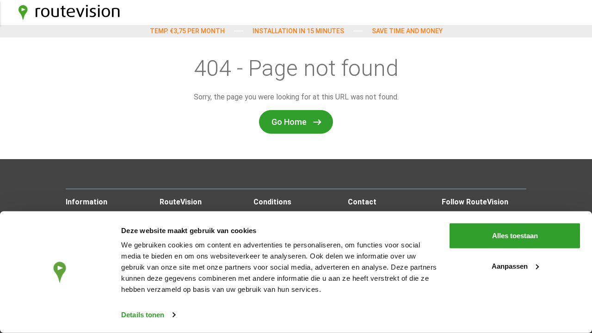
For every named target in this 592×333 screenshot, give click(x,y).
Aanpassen (510, 266)
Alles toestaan (515, 236)
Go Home (289, 122)
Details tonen (142, 315)
